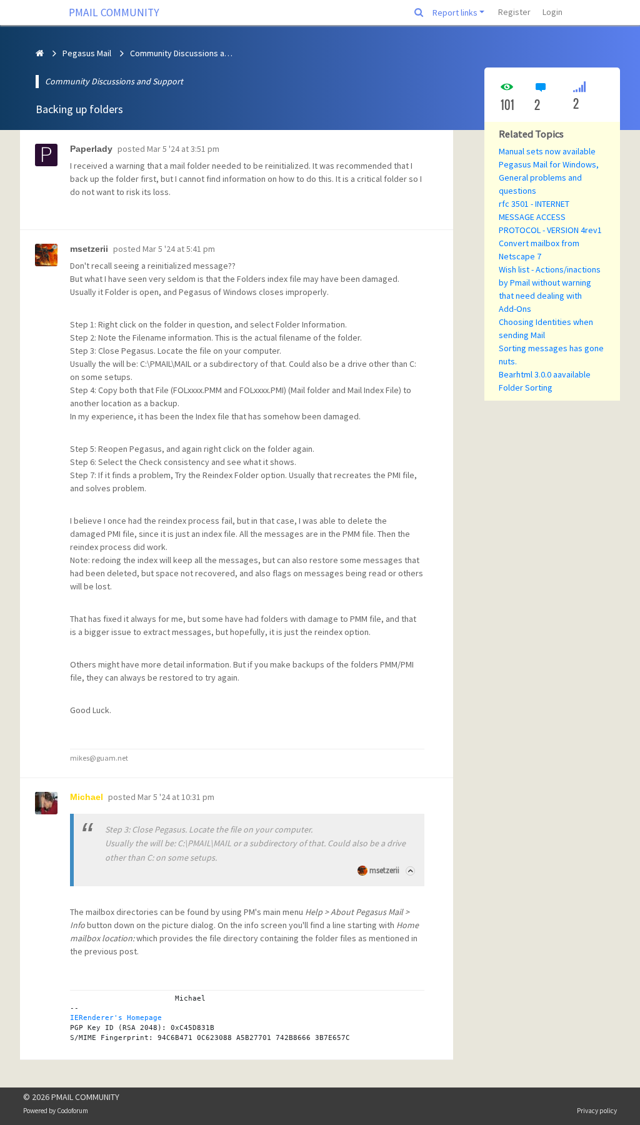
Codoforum (72, 1110)
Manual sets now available (547, 151)
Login (552, 12)
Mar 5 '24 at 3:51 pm (183, 148)
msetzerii (384, 870)
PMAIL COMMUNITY (114, 12)
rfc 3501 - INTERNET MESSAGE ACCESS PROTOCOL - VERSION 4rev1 (550, 217)
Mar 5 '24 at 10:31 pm (176, 796)
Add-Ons (515, 308)
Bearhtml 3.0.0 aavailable (545, 374)
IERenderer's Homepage (116, 1017)
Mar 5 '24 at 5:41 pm (178, 248)
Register (514, 12)
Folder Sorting (525, 387)
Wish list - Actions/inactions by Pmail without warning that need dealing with (550, 282)
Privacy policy (597, 1110)
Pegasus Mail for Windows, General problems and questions (549, 177)
